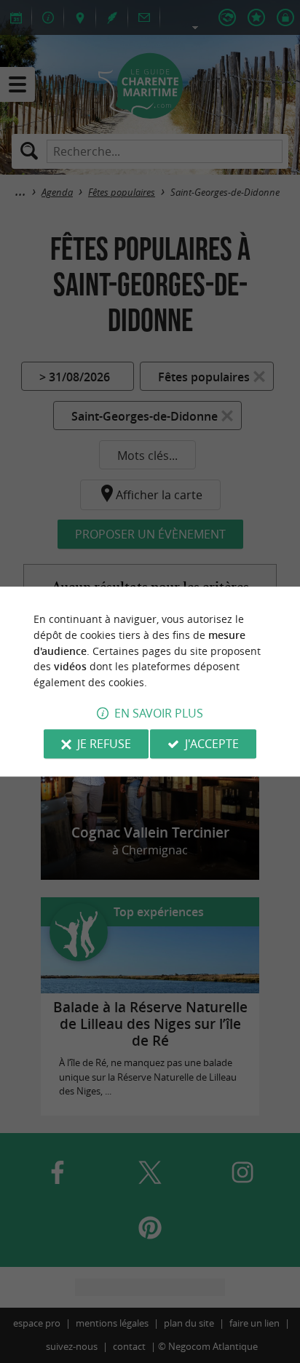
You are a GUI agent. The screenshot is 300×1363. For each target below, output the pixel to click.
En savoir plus (158, 713)
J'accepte (212, 744)
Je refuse (104, 744)
